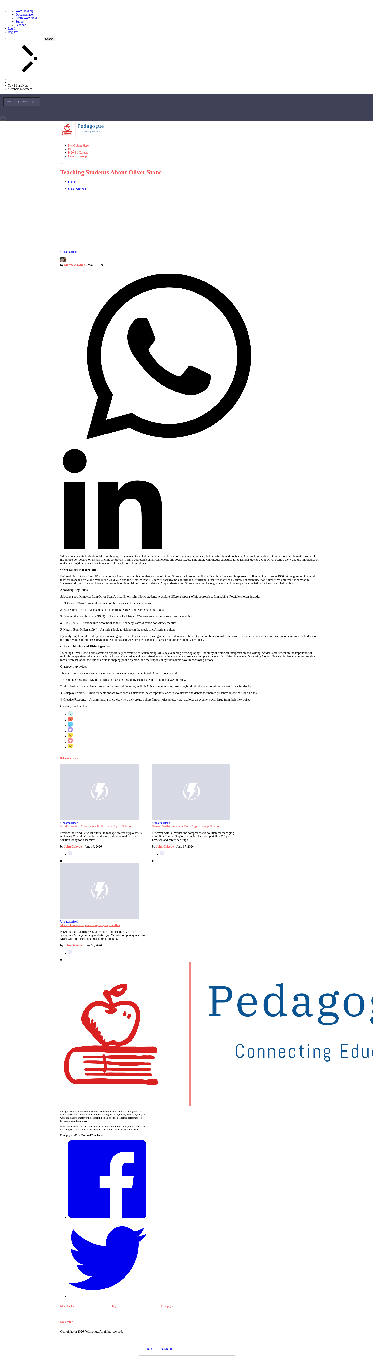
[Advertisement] (186, 221)
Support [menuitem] (20, 21)
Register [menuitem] (13, 32)
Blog (71, 149)
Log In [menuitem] (12, 28)
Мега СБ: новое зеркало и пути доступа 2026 (90, 925)
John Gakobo (73, 846)
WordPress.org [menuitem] (25, 11)
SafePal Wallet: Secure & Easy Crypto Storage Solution (186, 826)
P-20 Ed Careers (78, 152)
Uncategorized (69, 251)
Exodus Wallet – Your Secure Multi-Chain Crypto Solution (96, 826)
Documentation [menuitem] (25, 14)
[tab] (148, 1348)
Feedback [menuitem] (21, 25)
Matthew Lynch (74, 265)
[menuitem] (190, 39)
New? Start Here (78, 145)
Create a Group (77, 156)
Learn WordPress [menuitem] (26, 18)
